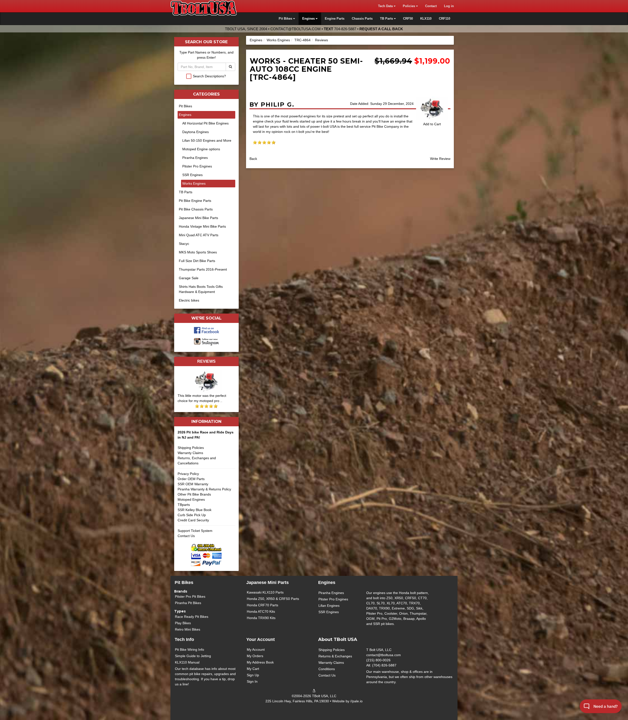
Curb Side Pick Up (192, 515)
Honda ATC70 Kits (261, 611)
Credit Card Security (193, 520)
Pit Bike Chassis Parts (196, 209)
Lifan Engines (329, 606)
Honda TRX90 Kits (261, 618)
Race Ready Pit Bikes (191, 617)
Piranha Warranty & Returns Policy (204, 489)
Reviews (321, 40)
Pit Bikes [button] (286, 18)
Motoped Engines (191, 499)
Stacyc (184, 244)
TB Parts (185, 192)
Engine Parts (334, 18)
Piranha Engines (195, 158)
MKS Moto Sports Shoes (198, 252)
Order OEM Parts (191, 479)
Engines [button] (309, 18)
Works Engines (278, 40)
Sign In (252, 681)
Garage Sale (188, 278)
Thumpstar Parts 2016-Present (203, 269)
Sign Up (253, 675)
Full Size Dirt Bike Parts (197, 261)
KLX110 (426, 18)
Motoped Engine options (201, 149)
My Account (256, 649)
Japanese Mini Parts (267, 582)
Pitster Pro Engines (197, 166)
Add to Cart (432, 124)
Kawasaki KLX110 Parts (265, 592)
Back (253, 159)
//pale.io (356, 701)
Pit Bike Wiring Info (189, 649)
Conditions (326, 669)
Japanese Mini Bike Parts (198, 218)
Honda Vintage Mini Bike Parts (202, 226)
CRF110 (444, 18)
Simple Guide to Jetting (193, 656)
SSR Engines (192, 175)
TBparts (184, 505)
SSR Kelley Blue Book (194, 510)
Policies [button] (409, 6)
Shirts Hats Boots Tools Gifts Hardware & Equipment (201, 289)
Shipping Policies (191, 448)
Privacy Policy (188, 474)
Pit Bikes (185, 106)
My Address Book (260, 662)
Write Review (440, 159)
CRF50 (408, 18)
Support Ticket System (195, 531)
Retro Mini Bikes (187, 629)
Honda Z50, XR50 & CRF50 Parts (273, 599)
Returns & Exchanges (335, 656)
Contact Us (186, 536)
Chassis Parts (362, 18)
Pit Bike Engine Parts (195, 201)
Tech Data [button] (386, 6)
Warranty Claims (190, 453)
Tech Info (184, 639)
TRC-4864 (302, 40)
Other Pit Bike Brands (194, 494)
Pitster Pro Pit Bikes (190, 596)
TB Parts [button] (387, 18)
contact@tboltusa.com (295, 29)
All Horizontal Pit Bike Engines (205, 123)
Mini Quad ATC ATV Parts (198, 235)
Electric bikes (189, 300)
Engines (256, 40)
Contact (431, 6)
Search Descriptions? (209, 76)
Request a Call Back (381, 29)
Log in (449, 6)
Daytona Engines (195, 132)
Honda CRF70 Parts (262, 605)
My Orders (255, 656)
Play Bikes (183, 623)
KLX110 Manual (187, 662)
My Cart (253, 669)
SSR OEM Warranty (193, 484)
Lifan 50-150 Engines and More (206, 140)
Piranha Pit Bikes (188, 603)
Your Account (260, 639)
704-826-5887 (345, 29)
